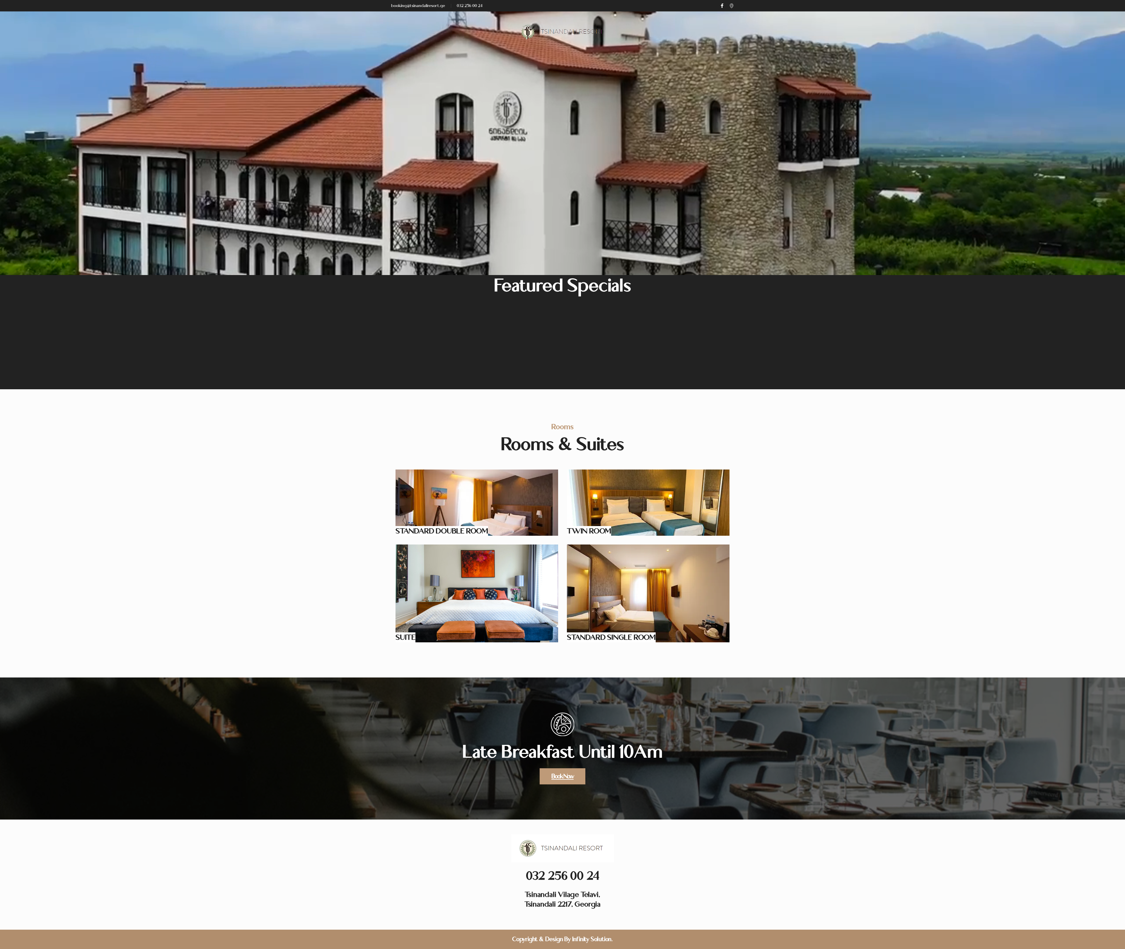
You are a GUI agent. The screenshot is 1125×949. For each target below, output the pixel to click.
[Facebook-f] (722, 6)
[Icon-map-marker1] (731, 6)
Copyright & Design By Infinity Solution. (562, 939)
